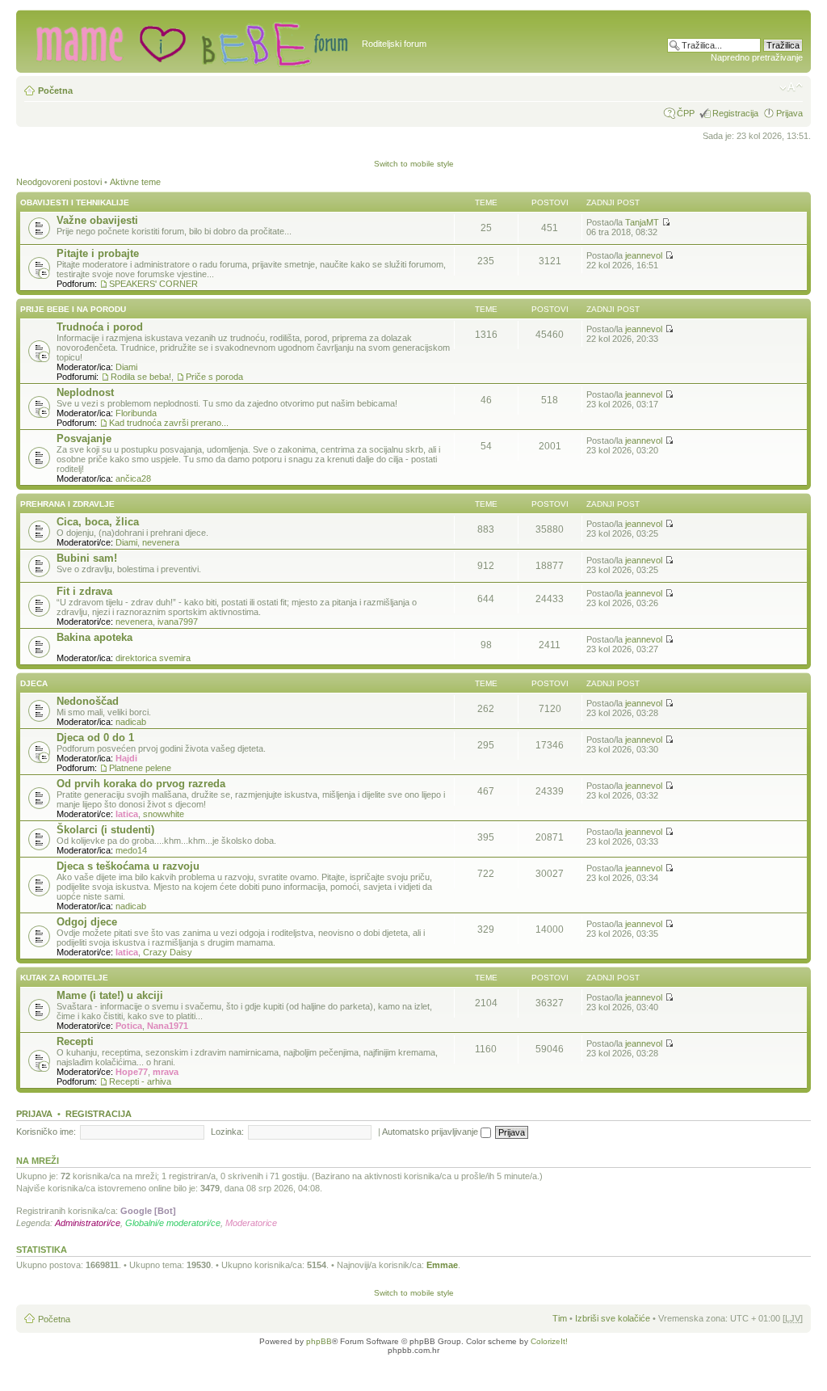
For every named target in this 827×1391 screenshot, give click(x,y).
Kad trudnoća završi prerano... (169, 423)
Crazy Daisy (167, 952)
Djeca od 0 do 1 (95, 737)
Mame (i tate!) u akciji (110, 995)
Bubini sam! (87, 558)
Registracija (735, 113)
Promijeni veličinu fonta (791, 87)
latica (126, 814)
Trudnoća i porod (100, 327)
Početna (55, 90)
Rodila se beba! (141, 376)
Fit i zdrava (84, 591)
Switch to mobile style (414, 163)
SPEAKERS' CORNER (153, 284)
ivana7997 (177, 621)
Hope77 (131, 1072)
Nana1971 (167, 1026)
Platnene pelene (140, 768)
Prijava (789, 113)
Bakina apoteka (94, 637)
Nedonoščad (88, 701)
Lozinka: (227, 1131)
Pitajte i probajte (98, 253)
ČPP (686, 113)
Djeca (34, 683)
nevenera (160, 542)
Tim (559, 1318)
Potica (128, 1026)
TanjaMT (642, 222)
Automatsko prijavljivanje (431, 1131)
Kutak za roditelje (64, 977)
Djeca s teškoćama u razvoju (128, 866)
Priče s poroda (214, 376)
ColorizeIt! (549, 1341)
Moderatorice (251, 1223)
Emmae (442, 1265)
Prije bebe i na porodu (73, 309)
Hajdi (126, 758)
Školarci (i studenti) (105, 830)
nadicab (130, 722)
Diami (126, 367)
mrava (165, 1072)
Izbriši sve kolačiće (612, 1318)
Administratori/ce (87, 1223)
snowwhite (163, 814)
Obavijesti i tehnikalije (74, 202)
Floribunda (136, 413)
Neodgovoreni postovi (59, 182)
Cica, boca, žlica (98, 522)
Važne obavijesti (97, 220)
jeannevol (643, 255)
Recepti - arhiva (140, 1081)
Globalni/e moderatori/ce (172, 1223)
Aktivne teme (135, 182)
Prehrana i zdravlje (67, 503)
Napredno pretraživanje (757, 57)
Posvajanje (84, 438)
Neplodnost (85, 392)
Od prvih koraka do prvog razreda (141, 784)
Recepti (75, 1041)
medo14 (131, 850)
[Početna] (191, 41)
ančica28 (133, 478)
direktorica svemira (153, 658)
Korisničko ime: (46, 1131)
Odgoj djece (87, 922)
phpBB (319, 1341)
